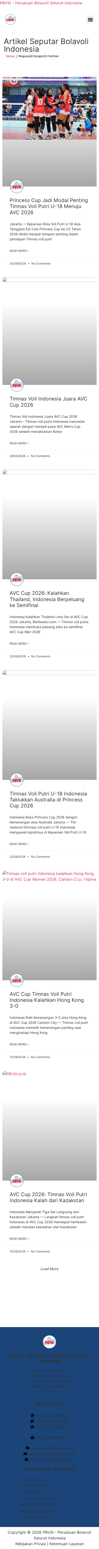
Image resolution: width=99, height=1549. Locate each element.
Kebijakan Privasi (30, 1543)
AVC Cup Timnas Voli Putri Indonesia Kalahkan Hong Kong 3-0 (47, 1000)
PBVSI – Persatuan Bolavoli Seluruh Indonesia (41, 2)
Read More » (19, 251)
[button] (90, 19)
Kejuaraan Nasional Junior (38, 1499)
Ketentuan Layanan (67, 1543)
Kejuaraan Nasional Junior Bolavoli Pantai (49, 1524)
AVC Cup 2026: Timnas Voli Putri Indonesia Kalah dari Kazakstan (48, 1197)
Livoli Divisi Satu (31, 1493)
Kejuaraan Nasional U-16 (37, 1505)
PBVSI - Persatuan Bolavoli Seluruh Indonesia (49, 1359)
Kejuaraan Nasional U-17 (37, 1511)
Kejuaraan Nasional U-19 (37, 1518)
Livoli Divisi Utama (32, 1486)
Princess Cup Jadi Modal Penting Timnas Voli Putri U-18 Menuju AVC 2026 (49, 206)
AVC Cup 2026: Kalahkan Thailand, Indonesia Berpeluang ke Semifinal (47, 599)
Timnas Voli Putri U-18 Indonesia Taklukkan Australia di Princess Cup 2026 (48, 800)
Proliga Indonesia (32, 1480)
